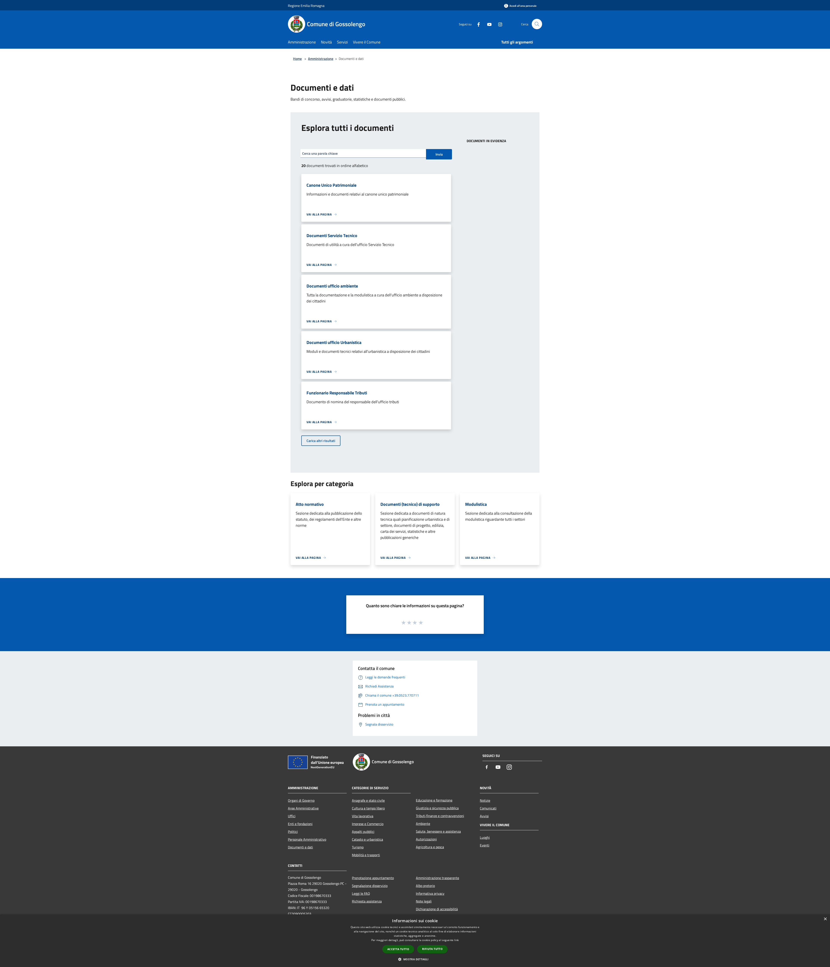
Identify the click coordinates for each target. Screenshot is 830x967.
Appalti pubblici (363, 831)
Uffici (291, 816)
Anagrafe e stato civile (368, 800)
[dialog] (415, 940)
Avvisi (484, 816)
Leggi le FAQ (361, 893)
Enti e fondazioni (300, 823)
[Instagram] (498, 24)
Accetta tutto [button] (398, 949)
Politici (293, 831)
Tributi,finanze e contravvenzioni (440, 815)
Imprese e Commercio (367, 823)
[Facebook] (476, 24)
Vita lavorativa (362, 816)
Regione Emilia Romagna (306, 5)
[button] (414, 959)
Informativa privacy (430, 893)
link (456, 940)
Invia (439, 154)
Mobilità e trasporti (366, 855)
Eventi (484, 845)
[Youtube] (487, 24)
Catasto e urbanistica (367, 839)
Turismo (358, 847)
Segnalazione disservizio (370, 885)
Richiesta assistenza (367, 901)
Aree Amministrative (303, 808)
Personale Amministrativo (307, 839)
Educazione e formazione (434, 800)
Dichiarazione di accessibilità (437, 909)
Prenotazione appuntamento (373, 877)
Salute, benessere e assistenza (438, 831)
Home (297, 58)
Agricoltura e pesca (430, 847)
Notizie (485, 800)
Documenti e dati (300, 847)
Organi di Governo (301, 800)
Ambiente (423, 823)
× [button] (825, 919)
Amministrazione (320, 58)
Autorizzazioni (426, 839)
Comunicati (488, 808)
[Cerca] (537, 24)
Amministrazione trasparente (437, 877)
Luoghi (485, 837)
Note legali (424, 901)
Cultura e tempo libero (368, 808)
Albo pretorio (425, 885)
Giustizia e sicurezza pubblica (437, 808)
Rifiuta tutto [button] (432, 949)
